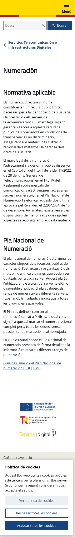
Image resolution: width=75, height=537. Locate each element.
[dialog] (36, 497)
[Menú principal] (66, 7)
